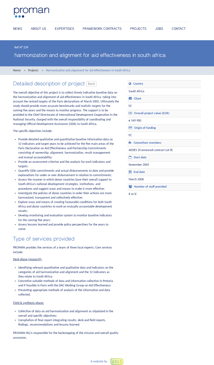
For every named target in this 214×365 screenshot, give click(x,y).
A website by (99, 361)
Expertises (64, 28)
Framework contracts (102, 28)
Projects (138, 28)
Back (91, 84)
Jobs (159, 28)
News (17, 28)
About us (38, 28)
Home (17, 70)
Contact (179, 28)
